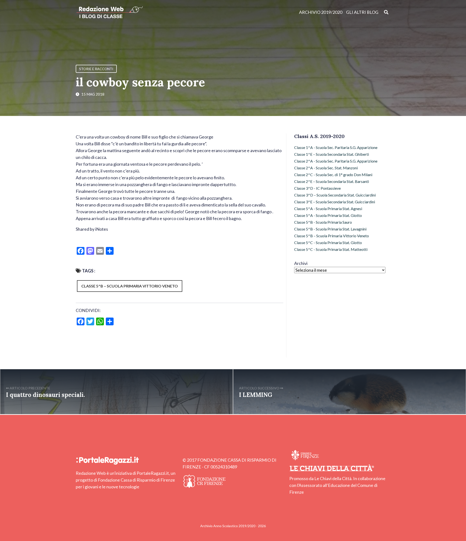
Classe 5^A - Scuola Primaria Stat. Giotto (328, 215)
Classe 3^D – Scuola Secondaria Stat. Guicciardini (335, 195)
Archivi (301, 263)
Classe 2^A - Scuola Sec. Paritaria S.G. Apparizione (335, 161)
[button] (179, 239)
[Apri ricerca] (386, 12)
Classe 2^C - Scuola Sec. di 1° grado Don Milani (333, 174)
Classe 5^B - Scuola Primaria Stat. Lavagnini (330, 229)
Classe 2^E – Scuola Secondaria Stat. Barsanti (331, 181)
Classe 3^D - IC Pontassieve (317, 188)
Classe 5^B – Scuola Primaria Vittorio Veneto (129, 286)
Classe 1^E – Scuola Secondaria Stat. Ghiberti (331, 154)
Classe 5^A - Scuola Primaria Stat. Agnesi (328, 208)
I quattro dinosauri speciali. (45, 395)
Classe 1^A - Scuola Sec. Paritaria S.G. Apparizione (335, 147)
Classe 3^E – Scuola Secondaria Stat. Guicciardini (334, 201)
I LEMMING (255, 395)
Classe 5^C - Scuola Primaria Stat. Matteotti (330, 249)
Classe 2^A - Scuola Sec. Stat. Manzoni (326, 167)
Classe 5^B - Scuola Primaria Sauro (323, 222)
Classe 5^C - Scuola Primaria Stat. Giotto (328, 242)
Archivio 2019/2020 (320, 12)
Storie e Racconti (96, 69)
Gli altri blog (362, 12)
